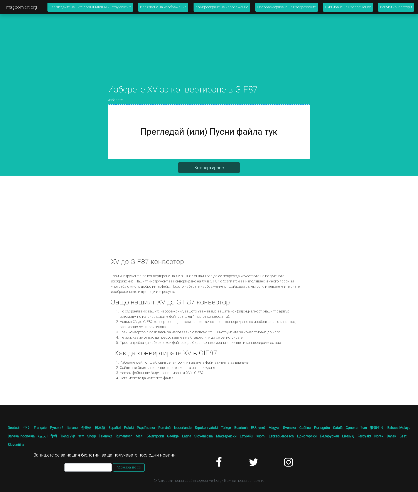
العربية (42, 436)
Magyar (274, 428)
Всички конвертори (396, 7)
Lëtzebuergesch (281, 436)
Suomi (260, 436)
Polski (129, 428)
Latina (186, 436)
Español (114, 428)
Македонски (226, 436)
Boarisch (241, 428)
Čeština (305, 428)
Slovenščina (203, 436)
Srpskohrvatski (206, 428)
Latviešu (246, 436)
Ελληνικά (258, 428)
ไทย (364, 428)
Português (322, 428)
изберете (115, 100)
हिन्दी (54, 436)
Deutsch (14, 428)
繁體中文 (377, 428)
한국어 (86, 428)
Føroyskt (364, 436)
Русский (56, 428)
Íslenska (105, 436)
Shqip (91, 436)
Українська (146, 428)
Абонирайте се (129, 467)
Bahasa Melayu (398, 428)
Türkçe (226, 428)
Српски (351, 428)
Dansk (391, 436)
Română (164, 428)
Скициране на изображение (348, 7)
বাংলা (81, 436)
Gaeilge (173, 436)
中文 (27, 428)
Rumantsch (124, 436)
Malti (139, 436)
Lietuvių (348, 436)
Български (155, 436)
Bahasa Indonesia (21, 436)
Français (40, 428)
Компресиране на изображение (222, 7)
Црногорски (307, 436)
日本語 (100, 428)
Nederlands (183, 428)
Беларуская (329, 436)
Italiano (72, 428)
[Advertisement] (209, 54)
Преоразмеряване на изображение (286, 7)
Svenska (289, 428)
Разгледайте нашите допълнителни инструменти (88, 7)
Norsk (378, 436)
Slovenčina (16, 445)
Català (337, 428)
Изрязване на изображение (163, 7)
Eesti (403, 436)
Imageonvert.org (21, 7)
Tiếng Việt (67, 436)
